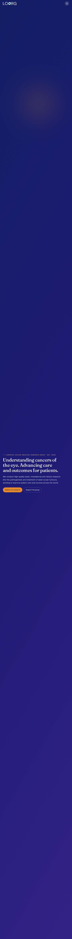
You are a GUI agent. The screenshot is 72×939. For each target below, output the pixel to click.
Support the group (32, 490)
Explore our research (12, 490)
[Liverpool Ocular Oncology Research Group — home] (9, 3)
